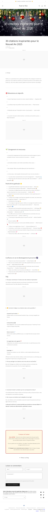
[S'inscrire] (24, 497)
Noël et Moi (13, 507)
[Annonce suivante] (45, 1)
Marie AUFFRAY (11, 47)
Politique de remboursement (20, 507)
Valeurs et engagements (38, 509)
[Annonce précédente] (2, 1)
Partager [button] (8, 72)
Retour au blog (25, 457)
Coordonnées (7, 509)
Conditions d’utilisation (41, 507)
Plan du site (42, 510)
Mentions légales (24, 509)
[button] (2, 6)
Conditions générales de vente (15, 509)
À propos (30, 509)
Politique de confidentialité (31, 507)
